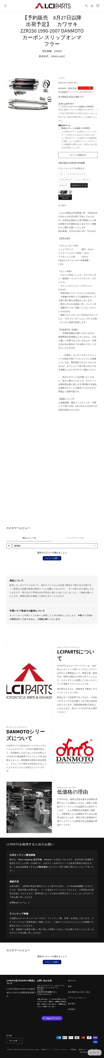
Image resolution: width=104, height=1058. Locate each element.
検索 (70, 986)
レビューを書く (52, 558)
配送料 (64, 92)
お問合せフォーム (18, 902)
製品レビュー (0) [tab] (29, 538)
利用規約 (71, 1009)
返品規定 (71, 1003)
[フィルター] (9, 545)
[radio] (61, 174)
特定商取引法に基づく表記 (79, 992)
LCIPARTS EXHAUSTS (19, 1049)
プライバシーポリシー (77, 998)
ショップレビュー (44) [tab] (75, 538)
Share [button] (63, 205)
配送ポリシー (83, 1049)
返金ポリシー (46, 1049)
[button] (5, 5)
